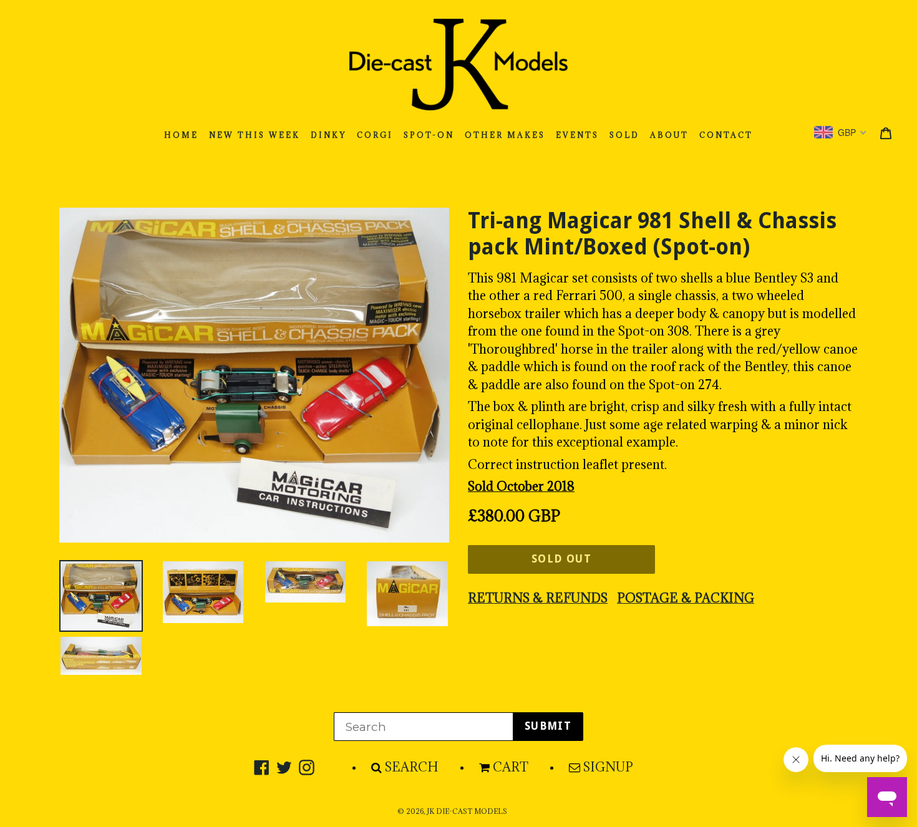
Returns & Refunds (538, 598)
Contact (726, 135)
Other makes (505, 135)
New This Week (254, 135)
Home (181, 135)
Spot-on (429, 135)
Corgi (375, 135)
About (669, 135)
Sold (624, 135)
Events (577, 135)
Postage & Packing (685, 598)
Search (412, 767)
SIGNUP (608, 767)
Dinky (328, 135)
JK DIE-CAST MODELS (467, 811)
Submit (548, 726)
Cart (510, 767)
